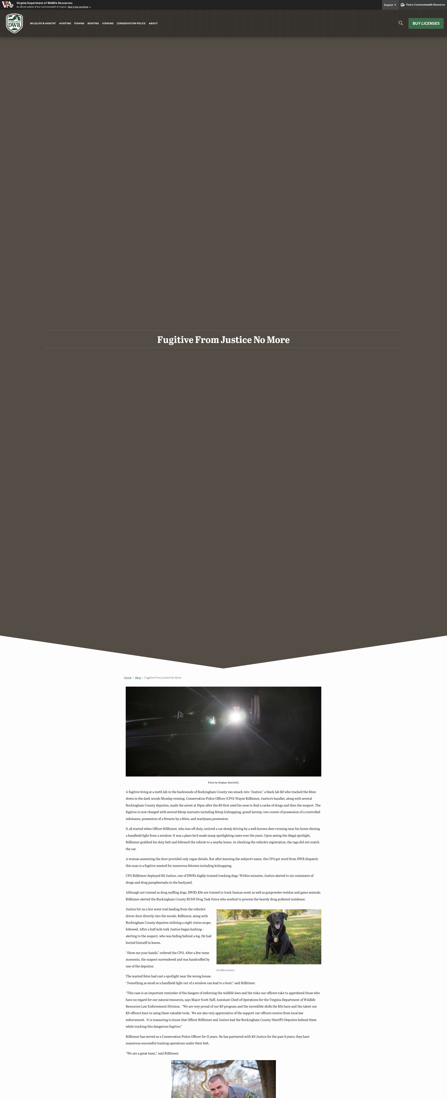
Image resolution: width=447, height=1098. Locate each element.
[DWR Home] (14, 23)
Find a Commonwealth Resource (425, 4)
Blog (138, 677)
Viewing (107, 23)
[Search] (401, 24)
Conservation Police (131, 23)
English (390, 4)
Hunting (65, 23)
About (153, 23)
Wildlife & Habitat (43, 23)
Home (127, 677)
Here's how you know (78, 7)
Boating (93, 23)
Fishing (79, 23)
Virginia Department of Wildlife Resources (44, 3)
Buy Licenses (426, 23)
